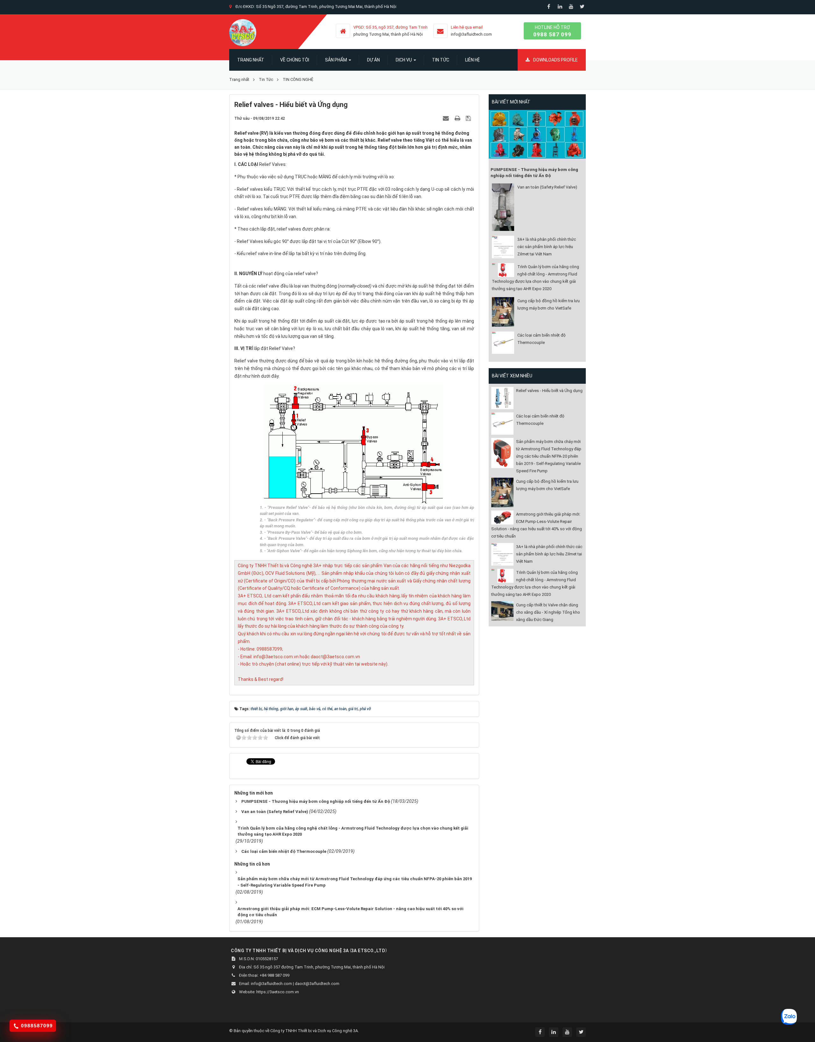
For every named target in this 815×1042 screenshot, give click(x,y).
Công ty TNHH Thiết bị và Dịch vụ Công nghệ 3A (314, 1030)
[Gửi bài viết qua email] (446, 118)
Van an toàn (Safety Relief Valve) (547, 187)
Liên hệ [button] (472, 59)
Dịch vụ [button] (404, 59)
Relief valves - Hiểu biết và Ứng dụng (549, 390)
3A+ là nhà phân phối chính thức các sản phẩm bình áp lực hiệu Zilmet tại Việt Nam (546, 246)
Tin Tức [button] (440, 59)
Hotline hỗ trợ (552, 31)
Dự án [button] (373, 59)
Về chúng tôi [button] (294, 59)
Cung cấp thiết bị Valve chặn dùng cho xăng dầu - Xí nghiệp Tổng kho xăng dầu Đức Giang (548, 612)
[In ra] (458, 118)
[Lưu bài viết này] (469, 118)
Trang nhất (250, 59)
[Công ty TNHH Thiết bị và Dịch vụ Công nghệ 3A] (242, 32)
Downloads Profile (555, 59)
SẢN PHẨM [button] (336, 59)
